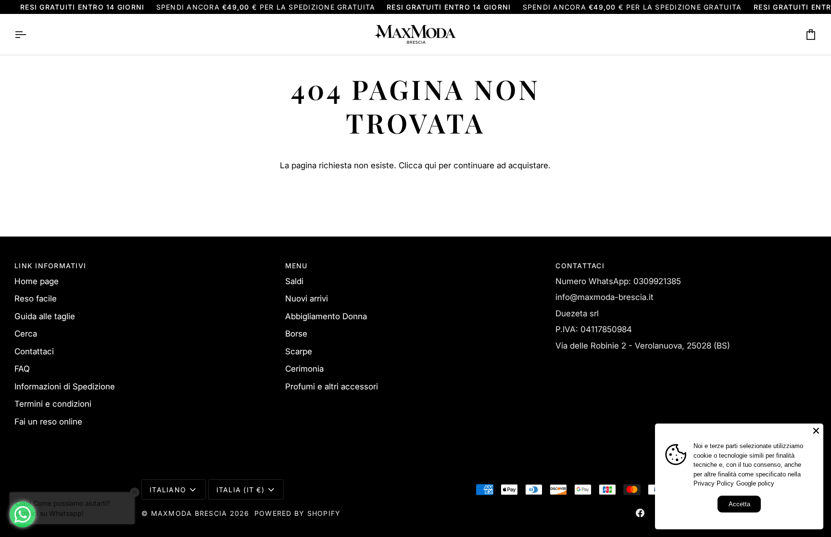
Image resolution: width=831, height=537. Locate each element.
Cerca (25, 333)
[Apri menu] (28, 34)
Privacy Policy (713, 483)
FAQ (22, 369)
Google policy (755, 483)
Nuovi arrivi (306, 298)
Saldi (294, 281)
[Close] (816, 431)
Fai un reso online (48, 421)
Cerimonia (304, 369)
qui (430, 165)
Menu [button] (296, 266)
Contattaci (34, 351)
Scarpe (298, 351)
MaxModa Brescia (189, 513)
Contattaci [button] (579, 266)
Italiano (168, 490)
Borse (296, 333)
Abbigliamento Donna (326, 316)
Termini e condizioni (52, 404)
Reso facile (35, 298)
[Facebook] (640, 513)
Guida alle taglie (44, 316)
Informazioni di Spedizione (64, 386)
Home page (36, 281)
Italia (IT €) (240, 490)
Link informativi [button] (50, 266)
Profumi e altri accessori (331, 386)
